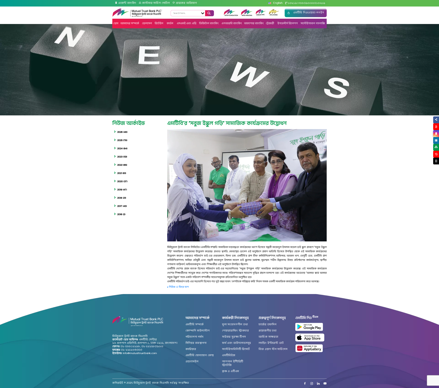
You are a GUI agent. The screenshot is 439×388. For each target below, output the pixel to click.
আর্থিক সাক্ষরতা (268, 337)
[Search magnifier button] (208, 13)
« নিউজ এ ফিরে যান (178, 287)
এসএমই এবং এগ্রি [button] (186, 23)
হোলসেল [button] (147, 23)
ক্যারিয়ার (191, 349)
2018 (119, 198)
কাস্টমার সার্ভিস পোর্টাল (156, 3)
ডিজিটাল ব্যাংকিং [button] (209, 23)
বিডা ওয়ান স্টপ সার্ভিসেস (273, 349)
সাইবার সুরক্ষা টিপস (234, 337)
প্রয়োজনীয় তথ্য (267, 330)
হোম (115, 23)
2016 (119, 214)
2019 (119, 190)
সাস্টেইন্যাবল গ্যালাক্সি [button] (313, 23)
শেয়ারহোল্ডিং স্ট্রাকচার (235, 330)
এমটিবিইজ (228, 355)
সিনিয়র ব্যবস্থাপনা (196, 343)
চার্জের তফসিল (267, 324)
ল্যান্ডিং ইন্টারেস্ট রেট (271, 343)
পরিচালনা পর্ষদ (195, 337)
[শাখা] (436, 161)
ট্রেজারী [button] (270, 23)
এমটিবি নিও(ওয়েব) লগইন (308, 12)
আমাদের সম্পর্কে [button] (129, 23)
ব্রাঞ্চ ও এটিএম (230, 371)
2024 (120, 148)
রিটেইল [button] (159, 23)
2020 (120, 181)
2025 (119, 140)
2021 (119, 173)
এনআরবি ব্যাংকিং (232, 23)
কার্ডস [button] (170, 23)
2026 (120, 132)
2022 (119, 165)
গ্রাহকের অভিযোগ (186, 3)
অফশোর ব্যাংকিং (254, 23)
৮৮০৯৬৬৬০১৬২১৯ (311, 3)
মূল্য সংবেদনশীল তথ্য (235, 324)
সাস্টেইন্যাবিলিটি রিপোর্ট (236, 349)
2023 (119, 157)
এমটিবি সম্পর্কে (195, 324)
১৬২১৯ (292, 3)
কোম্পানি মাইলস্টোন (198, 330)
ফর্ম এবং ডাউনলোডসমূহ (236, 343)
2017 (119, 206)
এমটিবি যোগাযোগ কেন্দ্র (200, 355)
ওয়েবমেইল (192, 361)
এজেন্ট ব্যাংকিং (127, 3)
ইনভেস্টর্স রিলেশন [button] (287, 23)
